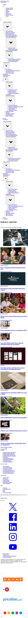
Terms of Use (6, 554)
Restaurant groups (12, 91)
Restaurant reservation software (9, 452)
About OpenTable (7, 489)
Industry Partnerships (12, 107)
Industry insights (9, 82)
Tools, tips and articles (12, 89)
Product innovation (10, 111)
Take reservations (9, 31)
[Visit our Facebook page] (13, 521)
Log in (4, 118)
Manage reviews (11, 48)
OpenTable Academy (10, 113)
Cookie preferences (7, 557)
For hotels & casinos (10, 73)
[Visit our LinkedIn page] (13, 531)
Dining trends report (12, 92)
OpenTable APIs (9, 114)
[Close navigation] (1, 20)
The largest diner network (13, 60)
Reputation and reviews (8, 458)
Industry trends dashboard (13, 93)
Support (4, 4)
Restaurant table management (9, 454)
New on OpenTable (7, 492)
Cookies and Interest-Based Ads (9, 556)
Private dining (6, 477)
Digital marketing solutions (8, 453)
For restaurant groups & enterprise (13, 70)
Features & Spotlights (10, 95)
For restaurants (9, 69)
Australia (7, 11)
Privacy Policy (6, 553)
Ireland (7, 10)
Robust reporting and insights (14, 59)
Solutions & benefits (7, 22)
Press (4, 490)
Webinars (8, 112)
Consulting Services (7, 460)
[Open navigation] (1, 18)
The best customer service (8, 473)
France (7, 16)
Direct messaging (6, 483)
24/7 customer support (12, 61)
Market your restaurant (10, 32)
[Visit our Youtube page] (13, 551)
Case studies (8, 94)
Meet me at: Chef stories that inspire (15, 106)
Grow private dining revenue (12, 36)
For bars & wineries (10, 71)
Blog (4, 491)
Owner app (5, 478)
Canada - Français (9, 15)
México (7, 12)
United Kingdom (9, 9)
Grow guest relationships (11, 37)
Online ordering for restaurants (9, 455)
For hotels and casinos (7, 469)
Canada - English (9, 8)
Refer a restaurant (9, 116)
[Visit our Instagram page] (13, 541)
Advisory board (11, 109)
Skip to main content (5, 1)
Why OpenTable (9, 51)
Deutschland (8, 13)
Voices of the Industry (12, 105)
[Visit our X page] (13, 511)
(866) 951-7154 (4, 498)
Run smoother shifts (10, 33)
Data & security (6, 480)
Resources (6, 76)
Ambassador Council (12, 110)
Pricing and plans (6, 75)
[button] (14, 616)
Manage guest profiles (12, 49)
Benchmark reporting (7, 482)
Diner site (5, 487)
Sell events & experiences (11, 34)
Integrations (5, 74)
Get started (5, 119)
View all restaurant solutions (11, 50)
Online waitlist (6, 481)
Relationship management (8, 459)
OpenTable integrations (8, 461)
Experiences (5, 457)
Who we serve (6, 62)
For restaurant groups (7, 467)
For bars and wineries (7, 468)
